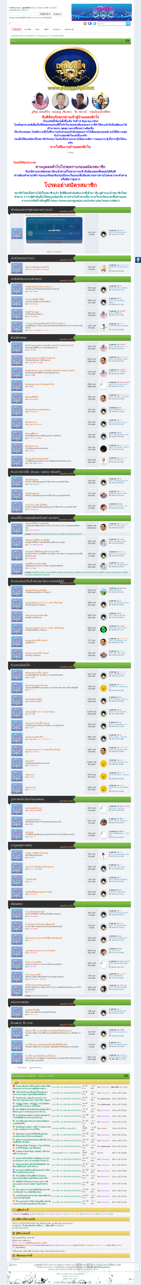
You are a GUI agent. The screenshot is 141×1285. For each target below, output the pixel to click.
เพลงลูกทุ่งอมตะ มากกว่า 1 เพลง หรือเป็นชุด (44, 603)
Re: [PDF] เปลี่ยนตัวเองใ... (119, 938)
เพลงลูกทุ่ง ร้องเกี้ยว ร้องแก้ (36, 673)
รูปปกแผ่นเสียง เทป (33, 808)
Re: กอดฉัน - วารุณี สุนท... (119, 737)
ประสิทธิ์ (44, 1243)
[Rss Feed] (85, 23)
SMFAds (65, 1276)
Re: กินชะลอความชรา (118, 867)
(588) (77, 1214)
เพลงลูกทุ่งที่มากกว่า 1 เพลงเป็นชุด (40, 712)
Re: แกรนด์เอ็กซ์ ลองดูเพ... (119, 1044)
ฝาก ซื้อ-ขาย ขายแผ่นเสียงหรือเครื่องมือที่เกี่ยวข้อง (46, 1044)
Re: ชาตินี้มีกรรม (116, 313)
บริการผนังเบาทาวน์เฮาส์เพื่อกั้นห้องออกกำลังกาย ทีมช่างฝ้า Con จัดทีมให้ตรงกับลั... (31, 1191)
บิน (102, 1153)
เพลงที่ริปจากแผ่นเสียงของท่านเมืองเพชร (45, 534)
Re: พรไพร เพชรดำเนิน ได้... (120, 913)
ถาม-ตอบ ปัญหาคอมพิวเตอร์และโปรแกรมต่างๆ (45, 323)
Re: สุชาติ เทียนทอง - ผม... (119, 640)
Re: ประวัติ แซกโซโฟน (118, 925)
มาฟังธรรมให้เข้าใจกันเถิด (36, 853)
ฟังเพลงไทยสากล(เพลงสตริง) (37, 409)
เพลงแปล (29, 832)
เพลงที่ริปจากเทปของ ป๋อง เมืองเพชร (109, 572)
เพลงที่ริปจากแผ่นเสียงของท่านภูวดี (70, 534)
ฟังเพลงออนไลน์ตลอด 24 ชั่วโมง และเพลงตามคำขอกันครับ (50, 215)
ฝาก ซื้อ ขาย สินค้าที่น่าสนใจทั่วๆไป (40, 1056)
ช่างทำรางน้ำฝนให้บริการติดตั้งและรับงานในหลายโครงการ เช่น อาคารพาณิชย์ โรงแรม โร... (31, 1159)
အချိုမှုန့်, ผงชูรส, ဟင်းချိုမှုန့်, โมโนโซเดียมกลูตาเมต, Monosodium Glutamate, (31, 1105)
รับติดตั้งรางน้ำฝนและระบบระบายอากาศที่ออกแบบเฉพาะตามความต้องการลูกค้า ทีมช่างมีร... (30, 1184)
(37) (62, 1214)
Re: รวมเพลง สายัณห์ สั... (119, 712)
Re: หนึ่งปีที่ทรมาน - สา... (119, 674)
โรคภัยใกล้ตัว (31, 879)
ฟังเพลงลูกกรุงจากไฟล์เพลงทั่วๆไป (39, 384)
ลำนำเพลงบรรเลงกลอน (39, 996)
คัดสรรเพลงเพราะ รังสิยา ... (120, 493)
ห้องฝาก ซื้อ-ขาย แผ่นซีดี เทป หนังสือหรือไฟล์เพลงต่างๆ (48, 1031)
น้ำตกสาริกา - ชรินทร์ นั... (119, 372)
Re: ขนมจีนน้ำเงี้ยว (117, 976)
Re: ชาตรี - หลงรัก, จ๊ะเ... (119, 554)
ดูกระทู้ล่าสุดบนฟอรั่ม (20, 1228)
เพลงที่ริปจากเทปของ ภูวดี (40, 572)
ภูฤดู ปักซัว (36, 1243)
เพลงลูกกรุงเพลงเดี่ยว (34, 737)
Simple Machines (78, 1274)
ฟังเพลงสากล (31, 422)
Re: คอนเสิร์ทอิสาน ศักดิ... (119, 359)
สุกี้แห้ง (14, 1243)
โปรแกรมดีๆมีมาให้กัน (34, 299)
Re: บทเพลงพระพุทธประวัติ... (120, 854)
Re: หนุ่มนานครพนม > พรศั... (120, 435)
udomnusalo (105, 1099)
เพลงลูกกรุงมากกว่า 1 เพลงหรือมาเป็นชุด (42, 749)
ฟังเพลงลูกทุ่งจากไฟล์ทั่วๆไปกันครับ (40, 358)
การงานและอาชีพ (33, 975)
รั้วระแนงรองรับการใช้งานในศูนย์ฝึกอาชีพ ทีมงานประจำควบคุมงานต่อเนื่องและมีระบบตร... (32, 1202)
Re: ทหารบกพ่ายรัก (117, 460)
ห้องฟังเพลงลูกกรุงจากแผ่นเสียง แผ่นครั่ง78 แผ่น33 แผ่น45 (50, 370)
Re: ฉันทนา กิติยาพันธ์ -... (119, 615)
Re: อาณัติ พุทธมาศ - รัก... (119, 724)
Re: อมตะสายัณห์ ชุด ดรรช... (120, 603)
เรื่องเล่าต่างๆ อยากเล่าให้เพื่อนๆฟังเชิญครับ (43, 938)
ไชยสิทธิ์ (29, 1243)
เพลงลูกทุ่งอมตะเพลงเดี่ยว (36, 590)
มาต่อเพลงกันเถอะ (33, 820)
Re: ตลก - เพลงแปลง (118, 808)
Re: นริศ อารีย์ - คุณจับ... (119, 653)
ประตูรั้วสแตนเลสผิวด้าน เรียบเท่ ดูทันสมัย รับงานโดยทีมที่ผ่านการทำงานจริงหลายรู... (31, 1116)
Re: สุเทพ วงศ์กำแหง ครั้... (119, 628)
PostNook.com (50, 1267)
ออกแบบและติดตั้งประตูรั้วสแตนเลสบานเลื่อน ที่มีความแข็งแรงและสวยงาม (31, 1171)
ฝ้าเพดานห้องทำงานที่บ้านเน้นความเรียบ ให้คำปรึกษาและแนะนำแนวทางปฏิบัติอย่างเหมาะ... (32, 1087)
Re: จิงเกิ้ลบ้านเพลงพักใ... (119, 232)
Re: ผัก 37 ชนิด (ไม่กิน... (119, 892)
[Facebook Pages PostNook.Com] (90, 23)
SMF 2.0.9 (60, 1274)
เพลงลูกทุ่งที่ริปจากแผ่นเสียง (37, 523)
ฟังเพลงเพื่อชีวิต (32, 397)
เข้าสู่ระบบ (41, 8)
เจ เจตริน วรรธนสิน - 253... (120, 762)
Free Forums (74, 1276)
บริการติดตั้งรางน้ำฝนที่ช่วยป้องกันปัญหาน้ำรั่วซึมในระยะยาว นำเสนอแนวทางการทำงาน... (32, 1110)
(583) (92, 1214)
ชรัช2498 (21, 1243)
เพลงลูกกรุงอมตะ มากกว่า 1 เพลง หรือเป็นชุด (44, 628)
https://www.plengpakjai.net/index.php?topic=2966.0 (85, 200)
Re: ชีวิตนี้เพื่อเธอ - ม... (118, 409)
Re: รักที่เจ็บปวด (116, 590)
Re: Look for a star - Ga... (119, 506)
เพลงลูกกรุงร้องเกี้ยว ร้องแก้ (37, 653)
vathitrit (104, 1128)
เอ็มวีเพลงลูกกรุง (32, 493)
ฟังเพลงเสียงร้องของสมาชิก (37, 459)
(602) (107, 1214)
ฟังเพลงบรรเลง (31, 446)
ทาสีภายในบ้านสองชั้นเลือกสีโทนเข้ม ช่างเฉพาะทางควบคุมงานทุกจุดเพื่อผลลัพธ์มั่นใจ (30, 1093)
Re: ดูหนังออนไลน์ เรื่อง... (119, 1011)
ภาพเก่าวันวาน (115, 950)
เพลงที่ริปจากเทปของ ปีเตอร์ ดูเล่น (85, 572)
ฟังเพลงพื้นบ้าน (31, 434)
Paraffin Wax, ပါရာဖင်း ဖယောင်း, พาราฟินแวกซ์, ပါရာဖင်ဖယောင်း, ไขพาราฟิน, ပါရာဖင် (31, 1099)
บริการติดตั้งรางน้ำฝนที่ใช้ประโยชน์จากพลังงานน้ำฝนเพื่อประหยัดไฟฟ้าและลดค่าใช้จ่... (31, 1177)
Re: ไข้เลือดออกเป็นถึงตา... (120, 879)
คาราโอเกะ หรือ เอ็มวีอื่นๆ (36, 505)
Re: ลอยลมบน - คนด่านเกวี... (120, 397)
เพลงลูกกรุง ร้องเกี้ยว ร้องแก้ (37, 723)
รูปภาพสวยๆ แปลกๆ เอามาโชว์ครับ (40, 951)
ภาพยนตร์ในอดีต (32, 1010)
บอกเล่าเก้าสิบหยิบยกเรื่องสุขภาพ (39, 867)
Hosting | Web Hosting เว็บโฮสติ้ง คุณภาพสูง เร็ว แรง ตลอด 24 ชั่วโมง (73, 1269)
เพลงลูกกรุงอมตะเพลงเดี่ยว (36, 615)
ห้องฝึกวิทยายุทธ (32, 312)
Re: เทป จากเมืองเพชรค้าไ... (120, 565)
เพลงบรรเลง (30, 787)
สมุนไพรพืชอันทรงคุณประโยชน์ (38, 892)
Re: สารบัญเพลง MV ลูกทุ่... (120, 481)
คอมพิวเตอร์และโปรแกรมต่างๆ (38, 287)
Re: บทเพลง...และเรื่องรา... (120, 821)
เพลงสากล (29, 775)
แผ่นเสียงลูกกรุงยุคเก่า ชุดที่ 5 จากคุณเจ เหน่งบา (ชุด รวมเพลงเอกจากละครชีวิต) (32, 1128)
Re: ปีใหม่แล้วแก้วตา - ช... (119, 346)
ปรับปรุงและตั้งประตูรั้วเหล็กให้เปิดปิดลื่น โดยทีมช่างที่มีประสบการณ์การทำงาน (31, 1165)
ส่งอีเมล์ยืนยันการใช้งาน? (19, 10)
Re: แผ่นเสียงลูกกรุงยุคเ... (119, 541)
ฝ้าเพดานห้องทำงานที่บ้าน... (120, 1057)
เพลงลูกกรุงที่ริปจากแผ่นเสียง (37, 540)
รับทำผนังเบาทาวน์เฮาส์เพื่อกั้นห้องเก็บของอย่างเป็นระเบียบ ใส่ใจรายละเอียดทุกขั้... (30, 1135)
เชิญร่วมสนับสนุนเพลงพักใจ (37, 267)
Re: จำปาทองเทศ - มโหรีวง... (120, 447)
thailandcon (105, 1087)
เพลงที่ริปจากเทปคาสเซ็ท (36, 564)
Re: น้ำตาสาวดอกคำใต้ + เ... (120, 384)
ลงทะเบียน (53, 8)
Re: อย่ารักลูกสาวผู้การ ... (119, 526)
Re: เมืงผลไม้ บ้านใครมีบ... (119, 987)
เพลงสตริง (29, 761)
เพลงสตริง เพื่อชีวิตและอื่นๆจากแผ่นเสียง (42, 551)
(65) (41, 1214)
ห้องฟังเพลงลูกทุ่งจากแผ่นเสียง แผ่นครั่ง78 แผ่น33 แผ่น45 (49, 345)
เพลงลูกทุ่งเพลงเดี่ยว (33, 699)
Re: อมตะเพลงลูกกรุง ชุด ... (120, 749)
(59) (49, 1214)
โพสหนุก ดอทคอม (103, 1267)
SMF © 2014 (68, 1274)
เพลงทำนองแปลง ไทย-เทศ (36, 685)
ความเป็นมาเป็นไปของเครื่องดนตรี (40, 924)
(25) (33, 1214)
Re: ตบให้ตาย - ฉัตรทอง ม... (120, 699)
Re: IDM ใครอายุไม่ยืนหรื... (119, 288)
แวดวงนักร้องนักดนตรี (34, 912)
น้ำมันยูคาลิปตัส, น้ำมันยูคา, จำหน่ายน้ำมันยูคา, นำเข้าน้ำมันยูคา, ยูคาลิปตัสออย (31, 1147)
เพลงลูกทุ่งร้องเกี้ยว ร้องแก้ (36, 640)
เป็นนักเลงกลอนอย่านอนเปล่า (38, 985)
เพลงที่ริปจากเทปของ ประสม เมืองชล (62, 572)
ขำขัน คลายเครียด (33, 962)
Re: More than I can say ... (120, 422)
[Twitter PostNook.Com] (94, 23)
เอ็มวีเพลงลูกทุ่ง (31, 480)
